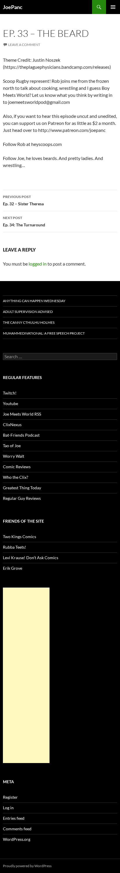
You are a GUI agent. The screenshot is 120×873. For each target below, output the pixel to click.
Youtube (10, 403)
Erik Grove (12, 568)
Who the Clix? (15, 477)
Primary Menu (113, 7)
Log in (8, 807)
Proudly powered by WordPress (27, 866)
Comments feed (17, 828)
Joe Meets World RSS (22, 413)
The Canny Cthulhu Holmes (28, 322)
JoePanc (12, 7)
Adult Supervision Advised (28, 311)
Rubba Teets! (14, 547)
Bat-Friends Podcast (21, 435)
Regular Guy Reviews (22, 498)
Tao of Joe (12, 445)
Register (10, 797)
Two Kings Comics (19, 536)
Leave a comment (24, 44)
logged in (38, 263)
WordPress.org (16, 839)
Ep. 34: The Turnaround (24, 221)
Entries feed (13, 818)
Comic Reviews (17, 466)
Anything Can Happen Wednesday (34, 301)
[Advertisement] (26, 675)
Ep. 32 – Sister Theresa (23, 200)
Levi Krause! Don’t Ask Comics (30, 557)
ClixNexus (12, 424)
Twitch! (10, 392)
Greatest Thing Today (22, 487)
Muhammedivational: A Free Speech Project (44, 333)
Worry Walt (13, 456)
